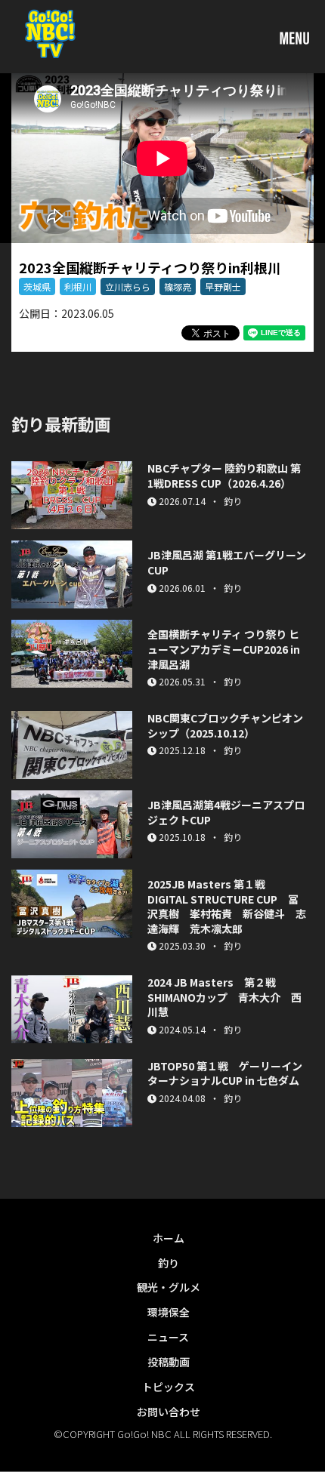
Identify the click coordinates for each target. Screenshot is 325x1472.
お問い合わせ (168, 1411)
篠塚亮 (177, 286)
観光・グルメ (168, 1287)
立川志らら (127, 286)
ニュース (168, 1336)
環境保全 (168, 1312)
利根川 (77, 286)
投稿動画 (168, 1361)
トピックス (168, 1386)
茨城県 (37, 286)
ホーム (168, 1238)
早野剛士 (223, 286)
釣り (168, 1262)
